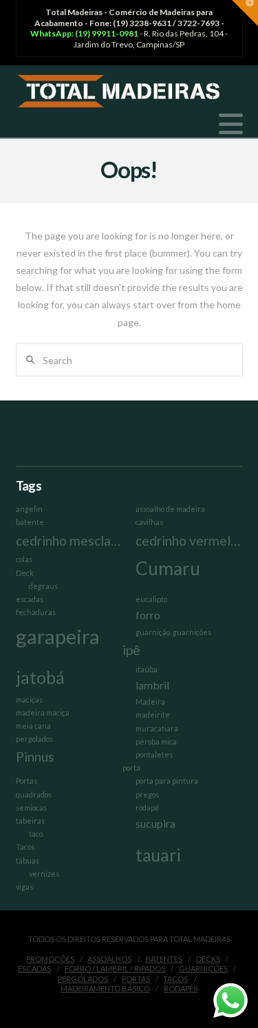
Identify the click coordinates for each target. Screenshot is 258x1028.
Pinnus (35, 756)
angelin (29, 508)
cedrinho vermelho (189, 540)
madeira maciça (42, 712)
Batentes (163, 958)
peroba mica (156, 741)
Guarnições (203, 968)
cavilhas (149, 521)
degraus (43, 585)
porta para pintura (167, 780)
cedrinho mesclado (69, 540)
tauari (158, 855)
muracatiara (157, 728)
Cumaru (168, 568)
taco (36, 833)
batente (30, 521)
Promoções (50, 958)
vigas (24, 886)
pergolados (34, 738)
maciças (29, 699)
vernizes (44, 873)
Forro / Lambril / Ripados (115, 968)
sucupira (155, 823)
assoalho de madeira (170, 508)
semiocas (31, 807)
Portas (26, 780)
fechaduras (36, 612)
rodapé (148, 807)
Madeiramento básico (105, 988)
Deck (25, 572)
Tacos (25, 846)
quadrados (34, 794)
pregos (147, 794)
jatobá (40, 677)
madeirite (153, 714)
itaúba (147, 669)
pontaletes (154, 754)
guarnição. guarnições (173, 632)
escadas (29, 599)
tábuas (27, 860)
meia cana (33, 725)
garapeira (58, 636)
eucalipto (151, 599)
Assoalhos (109, 958)
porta (131, 767)
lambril (152, 685)
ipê (131, 650)
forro (148, 614)
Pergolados (83, 978)
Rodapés (180, 988)
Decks (208, 958)
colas (24, 559)
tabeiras (30, 820)
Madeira (150, 701)
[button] (231, 124)
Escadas (34, 968)
